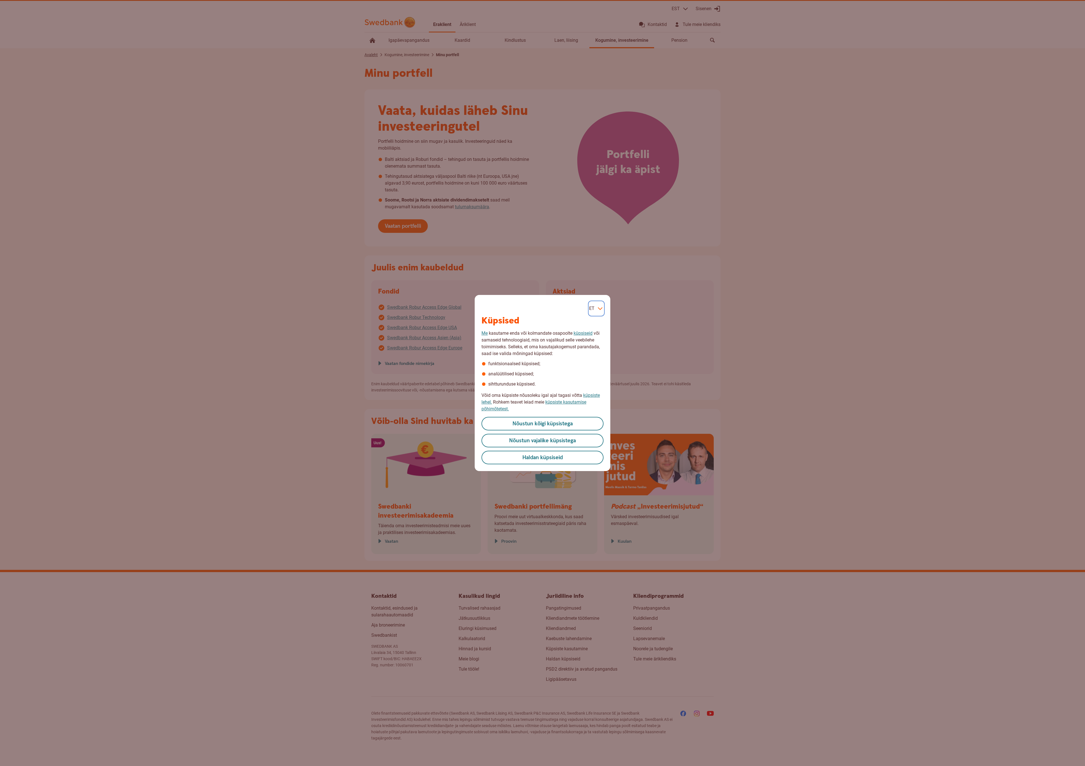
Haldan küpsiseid (542, 457)
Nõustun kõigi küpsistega (543, 423)
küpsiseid (583, 333)
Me (484, 333)
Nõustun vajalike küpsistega (542, 440)
